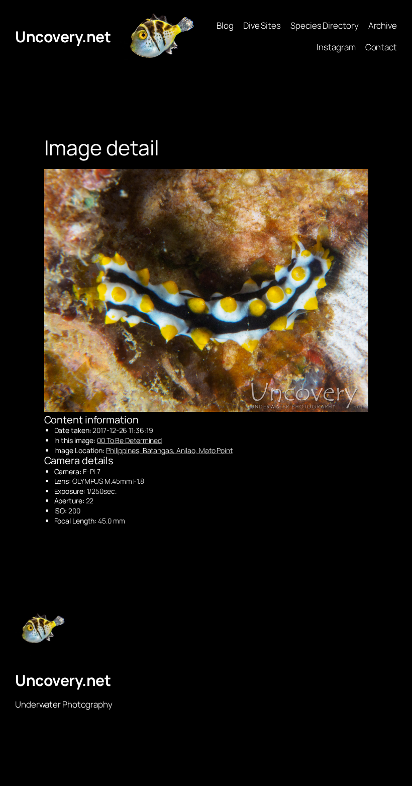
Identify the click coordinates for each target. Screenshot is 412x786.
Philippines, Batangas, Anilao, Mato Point (169, 450)
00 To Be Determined (129, 440)
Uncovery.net (63, 36)
